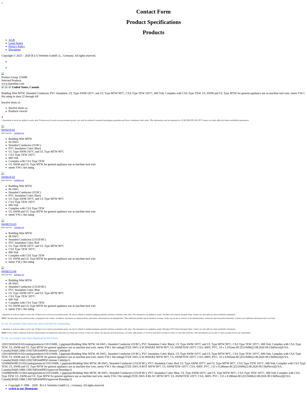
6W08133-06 (8, 271)
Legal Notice (16, 43)
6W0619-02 (8, 177)
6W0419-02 (8, 129)
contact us (19, 133)
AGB (12, 39)
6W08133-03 (8, 224)
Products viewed (18, 111)
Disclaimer (15, 49)
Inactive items (18, 107)
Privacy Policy (17, 46)
